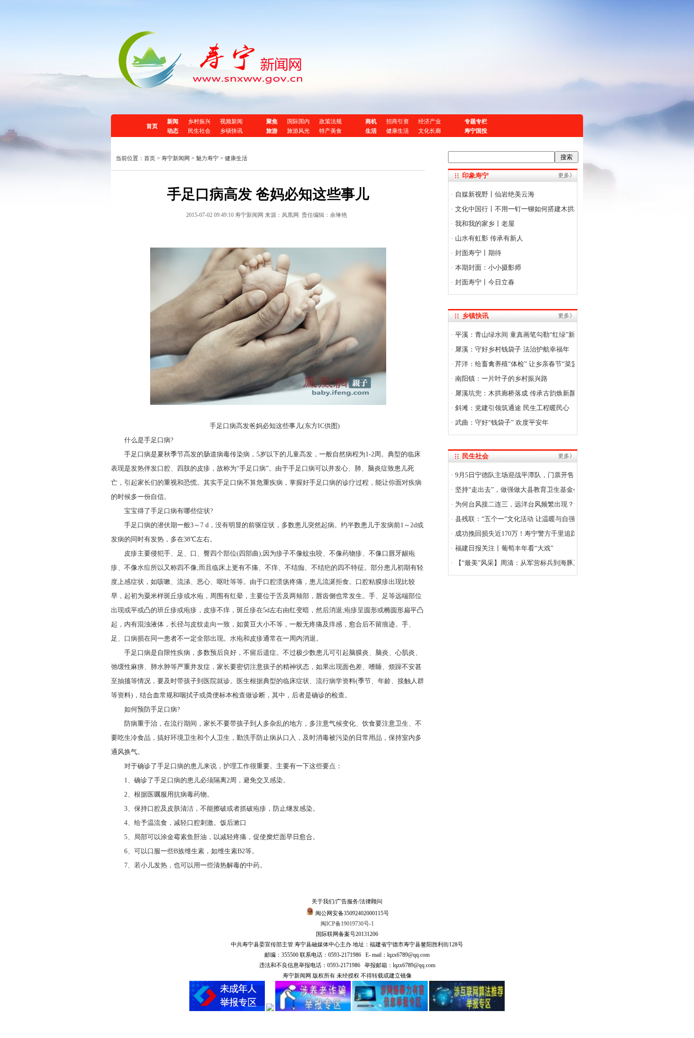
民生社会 (199, 131)
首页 (152, 126)
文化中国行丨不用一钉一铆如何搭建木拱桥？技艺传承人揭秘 (543, 209)
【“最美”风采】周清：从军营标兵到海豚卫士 (519, 562)
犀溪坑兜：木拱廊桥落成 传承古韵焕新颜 (514, 393)
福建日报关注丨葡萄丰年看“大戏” (503, 548)
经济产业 (429, 121)
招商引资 (397, 121)
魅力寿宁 (207, 158)
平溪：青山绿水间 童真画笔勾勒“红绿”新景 (517, 334)
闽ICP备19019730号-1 (347, 923)
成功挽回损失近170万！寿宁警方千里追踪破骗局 (525, 533)
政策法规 (330, 121)
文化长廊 (429, 131)
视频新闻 (231, 121)
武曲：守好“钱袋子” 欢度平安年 (501, 422)
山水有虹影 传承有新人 (488, 238)
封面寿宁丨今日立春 (484, 282)
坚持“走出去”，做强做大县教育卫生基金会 (516, 489)
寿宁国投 (476, 131)
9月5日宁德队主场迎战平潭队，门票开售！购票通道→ (533, 475)
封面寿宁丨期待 (477, 253)
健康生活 (397, 131)
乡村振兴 (199, 121)
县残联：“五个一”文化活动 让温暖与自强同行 (520, 519)
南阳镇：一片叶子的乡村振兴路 (500, 378)
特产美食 (330, 131)
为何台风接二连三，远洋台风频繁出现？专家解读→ (530, 504)
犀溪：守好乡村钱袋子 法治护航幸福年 (511, 349)
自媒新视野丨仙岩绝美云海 (493, 194)
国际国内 (298, 121)
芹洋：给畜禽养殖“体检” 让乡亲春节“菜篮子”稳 (523, 364)
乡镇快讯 (231, 131)
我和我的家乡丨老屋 (484, 223)
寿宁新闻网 (175, 158)
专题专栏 (476, 121)
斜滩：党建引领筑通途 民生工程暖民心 (511, 408)
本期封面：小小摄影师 (487, 267)
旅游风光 (298, 131)
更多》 (566, 175)
